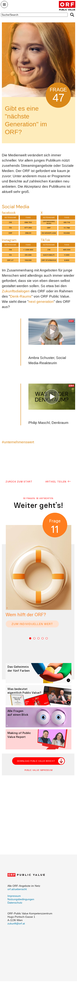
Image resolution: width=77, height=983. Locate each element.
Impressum (14, 895)
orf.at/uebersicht (17, 889)
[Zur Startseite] (67, 5)
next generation (41, 302)
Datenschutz (14, 902)
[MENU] (4, 5)
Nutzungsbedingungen (20, 899)
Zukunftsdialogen (16, 291)
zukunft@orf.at (16, 923)
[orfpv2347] (51, 331)
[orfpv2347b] (51, 397)
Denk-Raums (20, 296)
